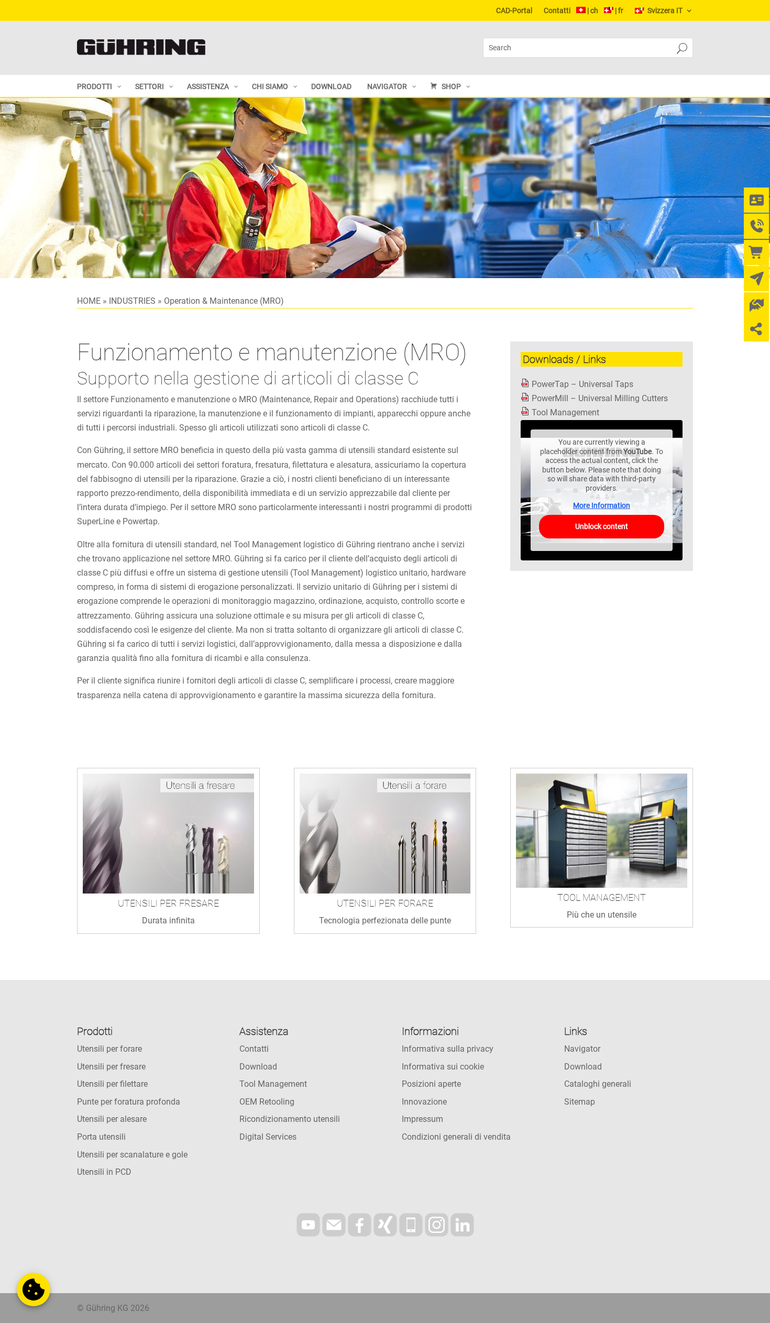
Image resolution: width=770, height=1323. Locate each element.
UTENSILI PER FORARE (385, 903)
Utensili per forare (109, 1049)
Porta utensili (101, 1137)
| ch (592, 11)
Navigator (582, 1049)
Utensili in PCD (104, 1172)
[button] (33, 1289)
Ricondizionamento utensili (289, 1119)
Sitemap (579, 1102)
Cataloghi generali (597, 1084)
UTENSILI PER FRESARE (168, 903)
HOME (89, 301)
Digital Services (267, 1137)
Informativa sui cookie (443, 1067)
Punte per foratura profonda (128, 1102)
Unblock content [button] (601, 526)
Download (258, 1067)
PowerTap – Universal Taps (582, 384)
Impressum (422, 1119)
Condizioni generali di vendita (456, 1137)
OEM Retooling (266, 1102)
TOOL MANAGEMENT (601, 897)
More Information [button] (601, 505)
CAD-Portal (514, 11)
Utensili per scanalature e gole (132, 1155)
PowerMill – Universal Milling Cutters (600, 398)
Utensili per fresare (111, 1067)
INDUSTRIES (132, 301)
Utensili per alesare (112, 1119)
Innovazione (424, 1102)
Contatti (557, 11)
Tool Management (565, 412)
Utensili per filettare (112, 1084)
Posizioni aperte (431, 1084)
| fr (619, 11)
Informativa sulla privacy (447, 1049)
